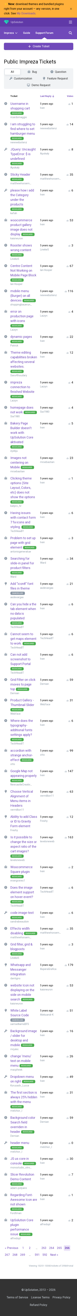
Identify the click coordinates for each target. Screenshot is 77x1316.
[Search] (70, 33)
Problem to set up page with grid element (23, 542)
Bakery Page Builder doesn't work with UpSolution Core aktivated (21, 432)
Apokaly (15, 167)
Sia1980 (15, 416)
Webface (15, 713)
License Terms (40, 1297)
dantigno (15, 978)
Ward (13, 576)
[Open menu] (70, 22)
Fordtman (15, 1213)
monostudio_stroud (21, 1167)
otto (12, 764)
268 (15, 1254)
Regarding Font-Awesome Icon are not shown (23, 1199)
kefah (13, 213)
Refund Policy (38, 1305)
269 (22, 1254)
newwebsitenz (18, 142)
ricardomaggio (18, 117)
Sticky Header (20, 174)
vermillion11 (17, 809)
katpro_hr (15, 505)
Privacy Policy (61, 1297)
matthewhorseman (21, 183)
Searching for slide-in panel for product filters (22, 563)
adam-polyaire (18, 1188)
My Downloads (26, 13)
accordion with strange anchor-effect (21, 755)
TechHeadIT (17, 531)
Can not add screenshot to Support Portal (20, 659)
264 (51, 1248)
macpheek (16, 1069)
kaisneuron (16, 238)
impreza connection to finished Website (22, 387)
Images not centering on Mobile (19, 462)
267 (7, 1254)
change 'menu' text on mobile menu (20, 1060)
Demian (14, 693)
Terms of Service (17, 1297)
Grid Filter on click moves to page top (22, 684)
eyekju (14, 450)
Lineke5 (14, 258)
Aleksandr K (47, 1014)
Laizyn (14, 329)
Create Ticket (41, 46)
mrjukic (14, 1049)
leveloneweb (17, 860)
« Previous (11, 1248)
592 (44, 1254)
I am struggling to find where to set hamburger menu (22, 128)
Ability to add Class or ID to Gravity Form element (23, 821)
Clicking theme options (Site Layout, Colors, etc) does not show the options (22, 487)
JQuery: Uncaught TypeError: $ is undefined (23, 154)
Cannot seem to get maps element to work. (23, 638)
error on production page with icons (21, 316)
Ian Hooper (16, 284)
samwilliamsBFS (19, 1024)
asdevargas (17, 597)
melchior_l (16, 1110)
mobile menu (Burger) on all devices (20, 295)
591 (37, 1254)
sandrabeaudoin (19, 921)
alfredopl (15, 1238)
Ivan (42, 107)
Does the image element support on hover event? (22, 892)
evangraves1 (17, 880)
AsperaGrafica (48, 969)
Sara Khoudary (18, 375)
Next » (54, 1254)
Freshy (14, 830)
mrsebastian (17, 471)
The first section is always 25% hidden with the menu (23, 1097)
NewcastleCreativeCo (22, 784)
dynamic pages (21, 337)
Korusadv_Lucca (19, 1085)
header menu (19, 1143)
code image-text (22, 913)
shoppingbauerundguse (23, 304)
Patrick (14, 345)
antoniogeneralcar (20, 551)
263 (44, 1248)
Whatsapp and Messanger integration (20, 969)
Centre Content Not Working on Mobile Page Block (23, 270)
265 (59, 1248)
